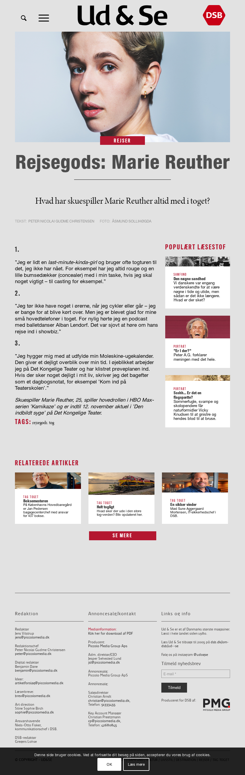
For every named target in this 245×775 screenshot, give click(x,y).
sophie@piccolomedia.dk (34, 712)
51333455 (108, 705)
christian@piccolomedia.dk (108, 701)
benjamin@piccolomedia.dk (36, 671)
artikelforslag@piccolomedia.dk (39, 683)
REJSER (122, 141)
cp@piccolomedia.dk (104, 721)
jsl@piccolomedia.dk (104, 662)
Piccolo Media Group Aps (107, 646)
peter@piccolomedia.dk (33, 654)
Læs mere (136, 764)
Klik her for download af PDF (110, 634)
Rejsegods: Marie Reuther (122, 161)
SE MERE (122, 535)
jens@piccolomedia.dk (32, 637)
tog (51, 423)
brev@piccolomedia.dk (32, 696)
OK (109, 764)
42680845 (109, 725)
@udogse (201, 655)
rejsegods (39, 423)
